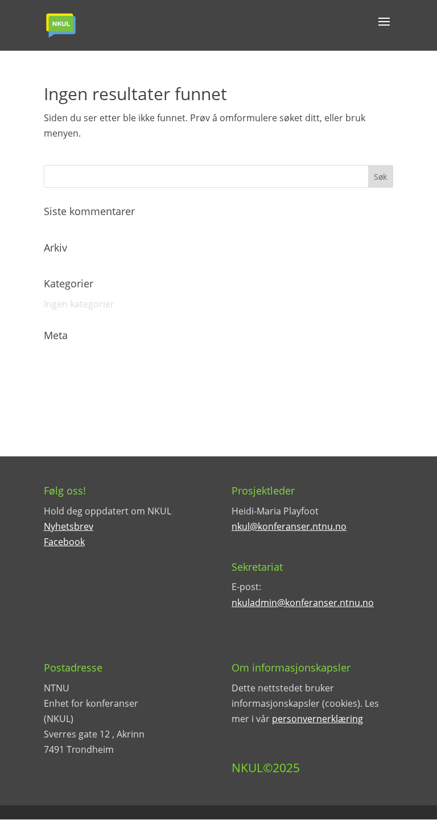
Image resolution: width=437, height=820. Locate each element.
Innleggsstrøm (75, 375)
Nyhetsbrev (68, 526)
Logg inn (62, 355)
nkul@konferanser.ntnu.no (289, 526)
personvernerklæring (317, 718)
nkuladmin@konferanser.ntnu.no (303, 602)
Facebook (64, 541)
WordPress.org (76, 415)
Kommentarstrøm (83, 395)
